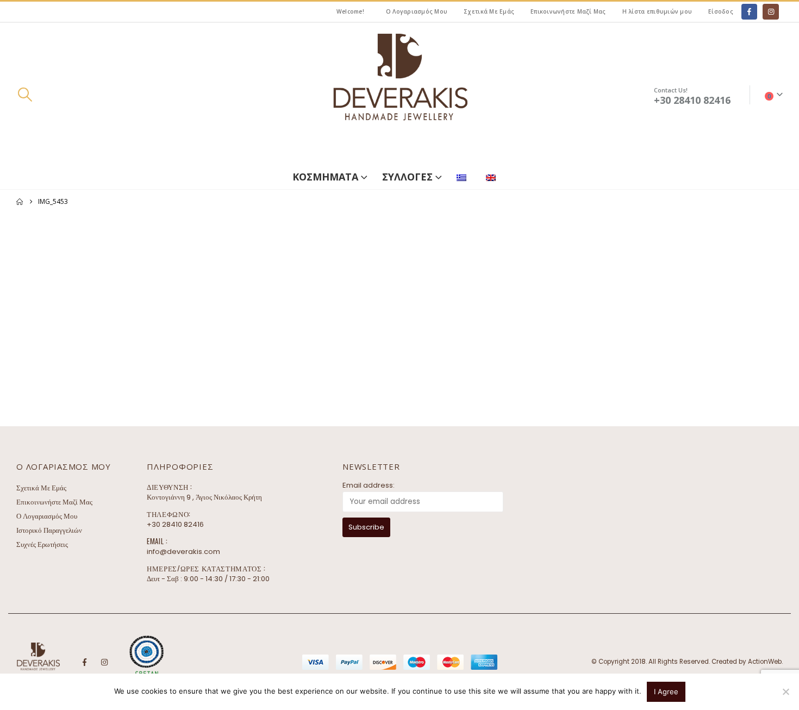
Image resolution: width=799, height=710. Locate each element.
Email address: (368, 485)
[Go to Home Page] (19, 201)
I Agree (666, 691)
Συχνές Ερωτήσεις (42, 544)
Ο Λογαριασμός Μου (416, 11)
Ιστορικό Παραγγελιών (49, 530)
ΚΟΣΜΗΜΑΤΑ (325, 176)
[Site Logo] (399, 95)
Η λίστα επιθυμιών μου (657, 11)
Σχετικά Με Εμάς (489, 11)
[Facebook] (749, 12)
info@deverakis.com (183, 551)
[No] (785, 691)
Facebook (84, 662)
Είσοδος (720, 11)
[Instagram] (770, 12)
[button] (24, 95)
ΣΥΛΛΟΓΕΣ (407, 176)
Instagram (104, 662)
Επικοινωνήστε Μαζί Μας (568, 11)
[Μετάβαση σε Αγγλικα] (493, 175)
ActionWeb (765, 661)
